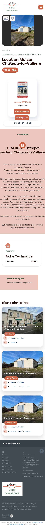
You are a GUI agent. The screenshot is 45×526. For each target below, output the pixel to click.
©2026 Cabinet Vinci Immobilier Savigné (19, 503)
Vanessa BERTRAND (22, 102)
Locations (6, 463)
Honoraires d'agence (28, 506)
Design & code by (5, 516)
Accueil (5, 51)
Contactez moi (22, 111)
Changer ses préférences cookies (16, 509)
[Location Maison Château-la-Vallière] (22, 30)
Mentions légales (9, 506)
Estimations (7, 466)
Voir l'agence (22, 117)
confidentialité (37, 522)
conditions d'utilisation (16, 524)
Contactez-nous (9, 472)
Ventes (5, 460)
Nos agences (7, 469)
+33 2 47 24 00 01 (30, 473)
